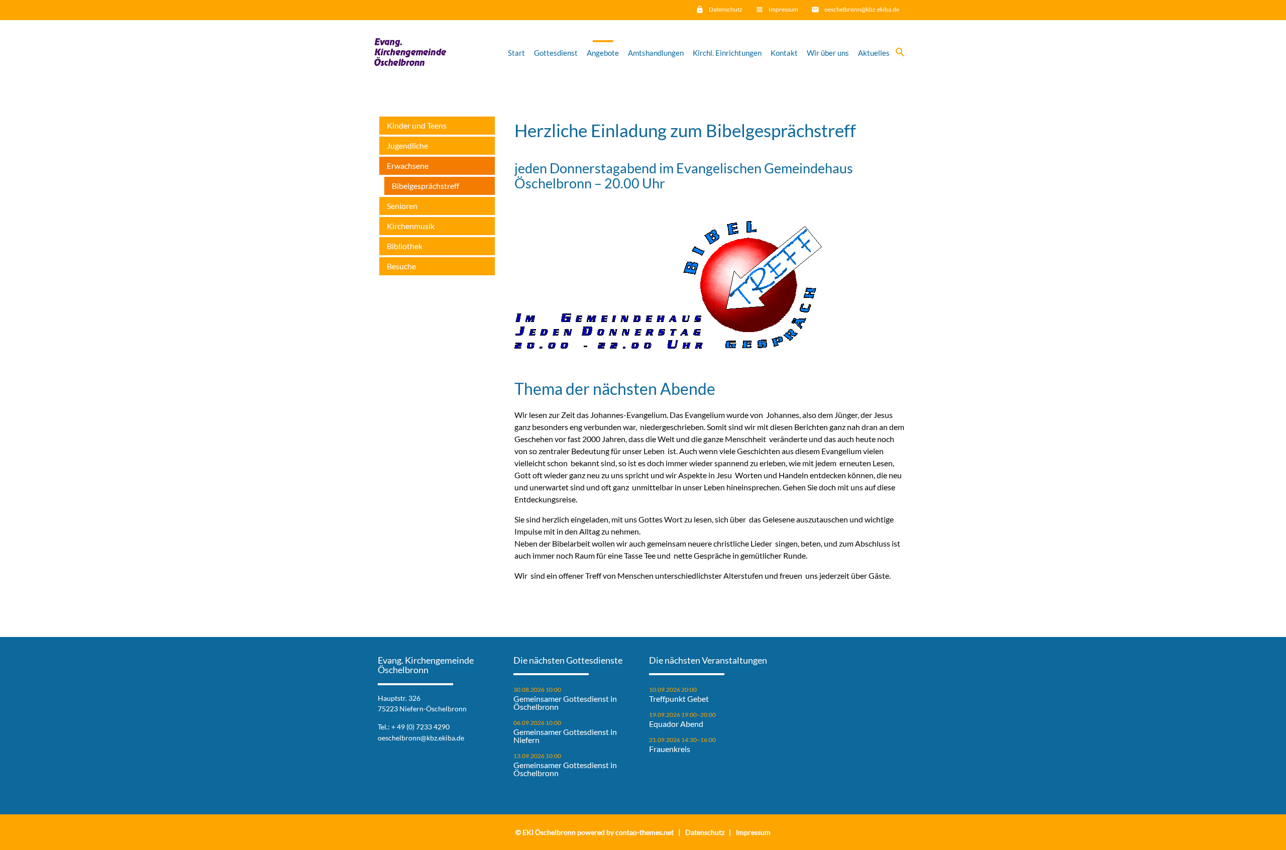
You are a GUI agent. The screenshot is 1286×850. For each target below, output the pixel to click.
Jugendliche (407, 145)
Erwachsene (407, 165)
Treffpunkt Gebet (679, 699)
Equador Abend (676, 724)
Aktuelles (874, 52)
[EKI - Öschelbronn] (410, 53)
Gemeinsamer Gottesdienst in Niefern (565, 736)
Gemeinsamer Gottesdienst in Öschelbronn (565, 703)
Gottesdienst (556, 52)
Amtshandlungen (656, 52)
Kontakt (784, 52)
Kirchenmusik (411, 226)
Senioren (402, 205)
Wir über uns (828, 52)
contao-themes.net (644, 832)
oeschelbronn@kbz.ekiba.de (861, 9)
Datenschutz (725, 9)
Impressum (783, 9)
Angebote (603, 52)
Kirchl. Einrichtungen (727, 52)
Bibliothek (404, 246)
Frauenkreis (669, 749)
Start (516, 52)
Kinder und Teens (417, 125)
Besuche (401, 266)
